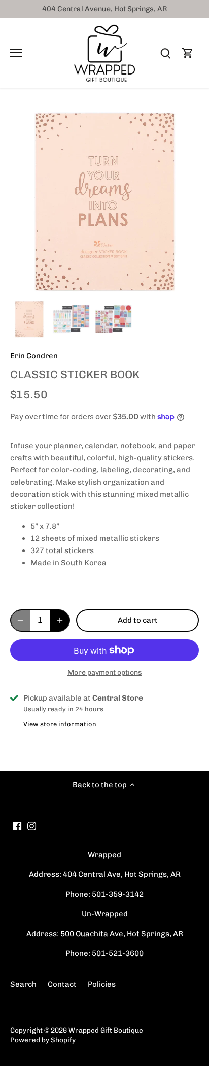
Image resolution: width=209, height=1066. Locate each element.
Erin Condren (34, 355)
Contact (62, 984)
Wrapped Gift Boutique (105, 1030)
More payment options (104, 672)
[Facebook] (17, 826)
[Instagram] (31, 826)
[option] (29, 319)
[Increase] (59, 620)
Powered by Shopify (43, 1040)
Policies (102, 984)
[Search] (165, 53)
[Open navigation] (16, 53)
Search (23, 984)
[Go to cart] (188, 53)
